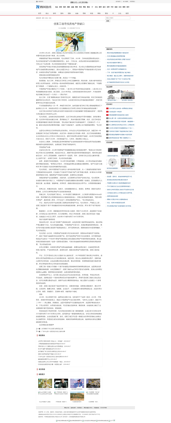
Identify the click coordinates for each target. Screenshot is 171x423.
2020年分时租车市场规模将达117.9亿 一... (122, 128)
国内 (64, 7)
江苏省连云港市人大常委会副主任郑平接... (120, 193)
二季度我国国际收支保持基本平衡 (48, 344)
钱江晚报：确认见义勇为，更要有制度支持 (120, 76)
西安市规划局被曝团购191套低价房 (118, 53)
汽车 (112, 7)
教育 (100, 7)
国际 (68, 7)
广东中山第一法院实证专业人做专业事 (53, 331)
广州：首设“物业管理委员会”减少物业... (119, 72)
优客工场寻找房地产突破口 (46, 354)
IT (92, 7)
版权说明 (73, 407)
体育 (108, 7)
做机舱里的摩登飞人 (44, 359)
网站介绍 (66, 407)
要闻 (124, 7)
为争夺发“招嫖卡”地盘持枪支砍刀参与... (121, 131)
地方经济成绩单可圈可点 (114, 62)
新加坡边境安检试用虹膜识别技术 (117, 180)
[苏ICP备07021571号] (94, 414)
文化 (96, 7)
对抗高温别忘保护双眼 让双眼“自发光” (119, 59)
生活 (120, 7)
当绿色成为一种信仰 (115, 111)
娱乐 (104, 7)
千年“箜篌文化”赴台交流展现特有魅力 (118, 186)
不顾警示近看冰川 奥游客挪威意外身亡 (119, 183)
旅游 (116, 7)
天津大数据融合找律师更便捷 (116, 56)
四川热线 (45, 6)
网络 (84, 7)
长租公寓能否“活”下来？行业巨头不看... (119, 79)
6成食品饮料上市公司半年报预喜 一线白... (51, 362)
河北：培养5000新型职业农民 (116, 202)
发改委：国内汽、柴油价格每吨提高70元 (119, 176)
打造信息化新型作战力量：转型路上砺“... (50, 364)
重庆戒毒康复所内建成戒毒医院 (116, 66)
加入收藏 (125, 1)
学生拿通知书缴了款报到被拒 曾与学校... (119, 206)
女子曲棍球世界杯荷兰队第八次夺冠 (118, 82)
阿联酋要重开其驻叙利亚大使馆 (119, 115)
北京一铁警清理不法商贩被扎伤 (116, 69)
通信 (88, 7)
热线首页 (40, 1)
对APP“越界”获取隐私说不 (46, 349)
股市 (128, 7)
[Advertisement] (120, 34)
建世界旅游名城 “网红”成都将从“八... (120, 138)
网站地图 (86, 407)
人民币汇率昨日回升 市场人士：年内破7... (51, 341)
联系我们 (132, 1)
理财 (76, 7)
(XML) (90, 407)
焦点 (56, 7)
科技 (80, 7)
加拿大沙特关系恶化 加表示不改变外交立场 (120, 189)
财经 (60, 7)
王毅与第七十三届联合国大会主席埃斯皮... (51, 346)
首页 (39, 13)
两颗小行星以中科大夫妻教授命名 (117, 199)
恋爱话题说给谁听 (112, 196)
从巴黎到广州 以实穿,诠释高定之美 (52, 328)
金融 (72, 7)
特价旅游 (109, 173)
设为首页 (118, 1)
